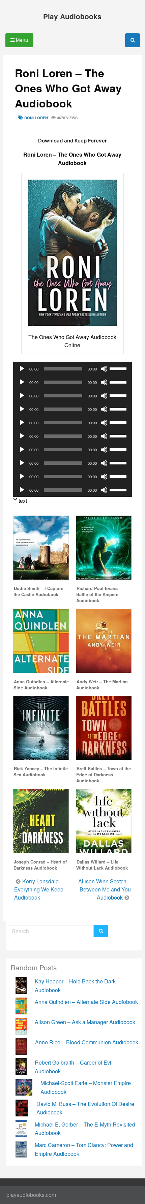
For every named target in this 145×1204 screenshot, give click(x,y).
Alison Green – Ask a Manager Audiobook (85, 1022)
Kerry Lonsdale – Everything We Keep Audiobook (38, 889)
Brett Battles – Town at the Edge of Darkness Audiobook (103, 775)
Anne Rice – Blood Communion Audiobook (86, 1042)
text (23, 501)
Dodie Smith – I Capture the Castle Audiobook (38, 591)
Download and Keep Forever (72, 140)
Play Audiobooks (72, 16)
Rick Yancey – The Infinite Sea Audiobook (40, 772)
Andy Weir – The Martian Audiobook (102, 685)
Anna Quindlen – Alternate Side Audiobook (41, 685)
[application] (72, 369)
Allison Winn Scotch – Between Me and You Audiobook (104, 889)
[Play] (22, 368)
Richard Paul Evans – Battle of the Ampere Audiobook (98, 594)
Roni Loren (36, 117)
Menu (21, 40)
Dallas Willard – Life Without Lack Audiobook (102, 865)
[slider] (119, 368)
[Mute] (104, 368)
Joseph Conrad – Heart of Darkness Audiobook (40, 865)
